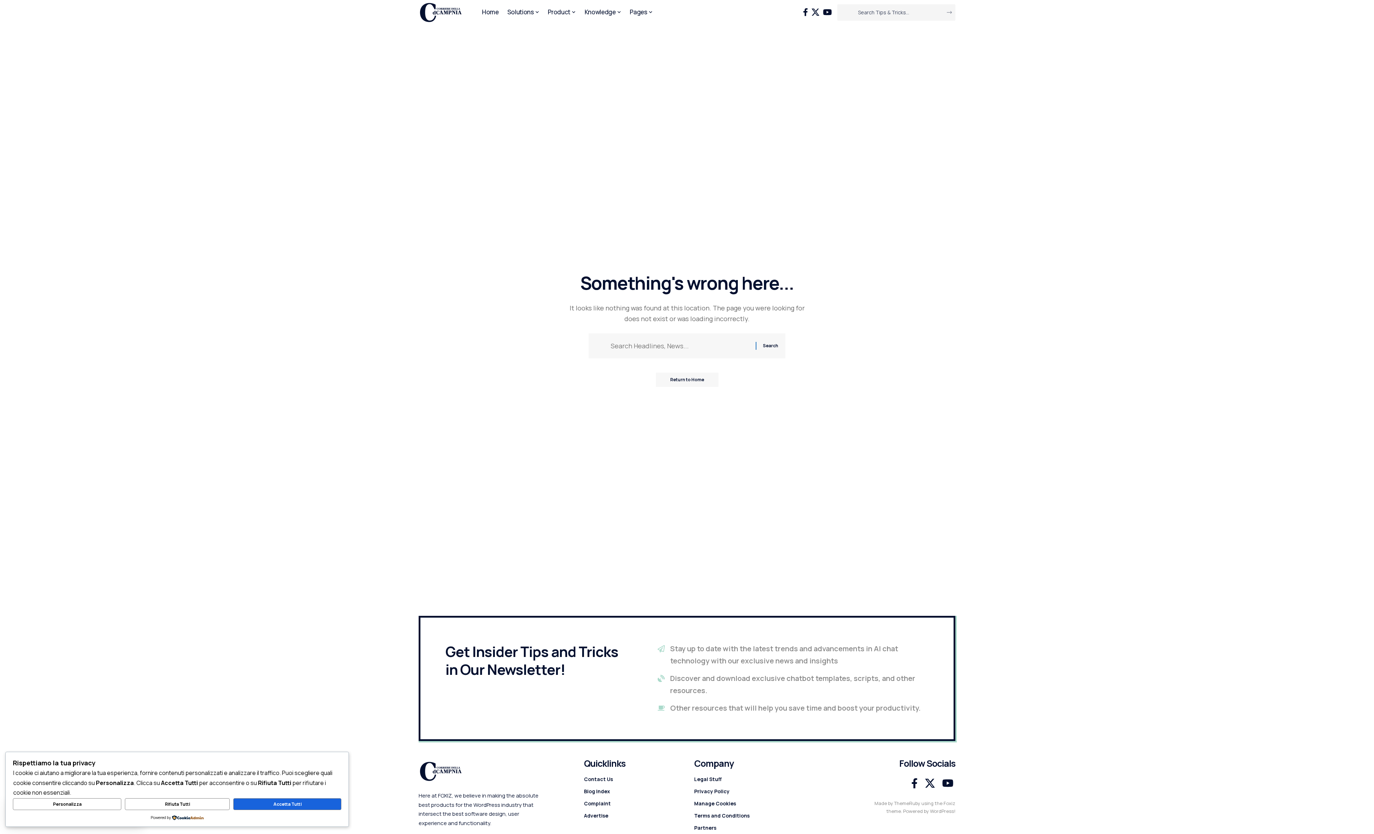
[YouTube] (827, 12)
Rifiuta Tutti (177, 804)
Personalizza (67, 804)
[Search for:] (680, 346)
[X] (815, 12)
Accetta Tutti (287, 804)
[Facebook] (805, 12)
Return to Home (687, 380)
